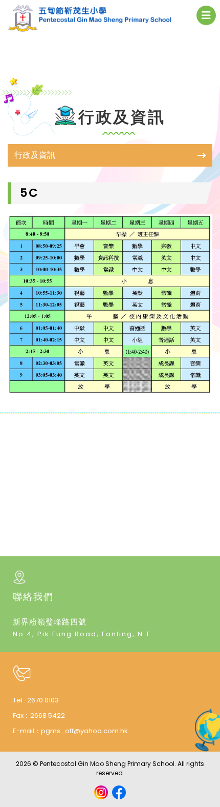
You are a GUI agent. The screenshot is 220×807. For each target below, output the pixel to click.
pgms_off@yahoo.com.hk (84, 731)
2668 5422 (47, 715)
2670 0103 (43, 700)
